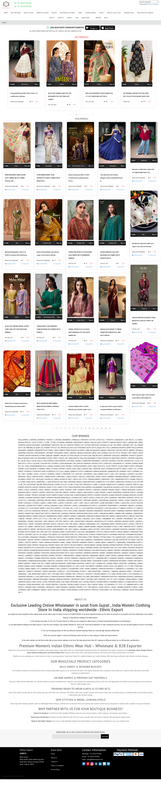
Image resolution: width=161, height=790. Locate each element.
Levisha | (22, 508)
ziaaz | (63, 590)
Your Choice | (105, 587)
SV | (137, 569)
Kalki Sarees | (45, 490)
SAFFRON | (22, 553)
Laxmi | (75, 505)
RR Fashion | (105, 547)
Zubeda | (125, 590)
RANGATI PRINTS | (87, 542)
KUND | (21, 503)
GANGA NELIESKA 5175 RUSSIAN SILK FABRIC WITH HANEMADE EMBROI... (80, 255)
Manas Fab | (120, 513)
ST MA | (131, 566)
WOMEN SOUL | (31, 587)
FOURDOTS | (52, 471)
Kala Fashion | (75, 487)
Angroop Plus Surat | (44, 450)
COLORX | (37, 463)
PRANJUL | (43, 537)
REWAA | (106, 545)
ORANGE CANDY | (59, 532)
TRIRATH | (110, 440)
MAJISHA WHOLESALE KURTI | (88, 513)
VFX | (116, 579)
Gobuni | (52, 474)
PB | (35, 534)
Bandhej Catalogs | (112, 455)
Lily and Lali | (68, 508)
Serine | (61, 558)
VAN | (88, 576)
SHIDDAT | (60, 561)
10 (89, 428)
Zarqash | (36, 590)
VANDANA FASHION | (126, 576)
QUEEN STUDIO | (134, 537)
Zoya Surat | (104, 590)
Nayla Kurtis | (24, 529)
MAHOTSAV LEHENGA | (60, 513)
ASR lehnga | (103, 453)
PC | (38, 534)
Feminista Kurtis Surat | (117, 469)
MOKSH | (139, 521)
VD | (109, 579)
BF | (67, 458)
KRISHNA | (62, 500)
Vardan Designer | (41, 579)
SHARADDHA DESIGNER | (38, 561)
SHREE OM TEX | (38, 563)
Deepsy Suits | (98, 463)
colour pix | (46, 463)
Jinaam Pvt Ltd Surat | (106, 482)
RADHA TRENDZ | (35, 540)
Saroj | (135, 555)
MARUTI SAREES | (71, 516)
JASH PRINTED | (54, 482)
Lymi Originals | (57, 511)
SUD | (58, 569)
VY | (125, 584)
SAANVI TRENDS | (114, 550)
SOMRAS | (100, 566)
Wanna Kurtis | (134, 584)
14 (105, 428)
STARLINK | (138, 566)
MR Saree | (74, 524)
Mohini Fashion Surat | (125, 521)
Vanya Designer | (25, 579)
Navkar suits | (130, 526)
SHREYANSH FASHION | (76, 563)
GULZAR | (139, 474)
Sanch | (133, 553)
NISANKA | (84, 529)
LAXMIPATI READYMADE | (109, 505)
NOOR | (34, 532)
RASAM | (52, 545)
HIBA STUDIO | (102, 476)
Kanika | (55, 490)
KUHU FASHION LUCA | (134, 500)
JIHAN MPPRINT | (89, 482)
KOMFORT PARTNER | (118, 497)
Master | (106, 516)
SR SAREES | (120, 566)
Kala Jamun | (23, 440)
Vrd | (90, 584)
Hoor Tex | (31, 479)
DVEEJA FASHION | (80, 466)
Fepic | (131, 469)
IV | (19, 482)
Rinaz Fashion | (25, 547)
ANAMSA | (31, 450)
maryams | (82, 516)
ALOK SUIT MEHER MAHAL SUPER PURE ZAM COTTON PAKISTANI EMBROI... (17, 329)
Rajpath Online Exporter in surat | (121, 540)
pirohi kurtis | (103, 534)
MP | (68, 524)
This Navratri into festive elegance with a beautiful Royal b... (111, 178)
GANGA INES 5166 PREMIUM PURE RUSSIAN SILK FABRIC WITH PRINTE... (48, 329)
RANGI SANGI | (101, 542)
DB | (75, 463)
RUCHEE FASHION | (135, 547)
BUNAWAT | (67, 440)
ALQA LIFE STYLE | (104, 447)
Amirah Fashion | (119, 447)
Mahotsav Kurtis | (43, 513)
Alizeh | (70, 447)
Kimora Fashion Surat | (36, 497)
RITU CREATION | (38, 547)
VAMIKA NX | (71, 576)
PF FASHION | (64, 534)
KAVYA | (80, 492)
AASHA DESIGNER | (34, 445)
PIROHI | (93, 534)
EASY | (90, 466)
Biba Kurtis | (74, 458)
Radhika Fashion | (50, 540)
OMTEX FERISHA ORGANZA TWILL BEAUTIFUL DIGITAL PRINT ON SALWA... (144, 321)
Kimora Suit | (78, 497)
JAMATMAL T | (42, 482)
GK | (20, 474)
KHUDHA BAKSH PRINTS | (84, 495)
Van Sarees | (95, 576)
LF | (28, 508)
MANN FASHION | (39, 516)
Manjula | (76, 440)
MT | (99, 524)
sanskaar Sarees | (98, 555)
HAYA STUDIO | (73, 476)
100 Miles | (130, 440)
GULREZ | (132, 474)
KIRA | (98, 497)
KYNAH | (36, 503)
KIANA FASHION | (116, 495)
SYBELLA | (62, 571)
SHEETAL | (52, 561)
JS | (66, 484)
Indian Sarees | (95, 479)
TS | (109, 574)
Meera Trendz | (76, 519)
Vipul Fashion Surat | (52, 582)
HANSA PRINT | (51, 476)
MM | (72, 521)
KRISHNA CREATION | (75, 500)
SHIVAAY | (77, 561)
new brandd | (59, 529)
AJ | (109, 445)
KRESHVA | (32, 500)
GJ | (141, 471)
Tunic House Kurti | (119, 574)
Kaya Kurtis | (89, 492)
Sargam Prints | (125, 555)
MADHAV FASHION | (86, 511)
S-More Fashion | (84, 550)
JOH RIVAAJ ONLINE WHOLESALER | (41, 484)
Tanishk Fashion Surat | (122, 571)
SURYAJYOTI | (121, 569)
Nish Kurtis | (107, 529)
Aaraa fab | (134, 442)
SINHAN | (55, 566)
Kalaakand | (98, 487)
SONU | (107, 566)
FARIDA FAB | (87, 469)
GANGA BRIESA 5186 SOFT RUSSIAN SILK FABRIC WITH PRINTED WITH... (110, 255)
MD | (51, 519)
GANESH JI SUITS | (77, 471)
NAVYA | (140, 526)
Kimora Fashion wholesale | (59, 497)
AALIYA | (94, 442)
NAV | (121, 526)
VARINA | (52, 579)
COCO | (30, 463)
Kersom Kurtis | (130, 492)
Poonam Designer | (134, 534)
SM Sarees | (91, 566)
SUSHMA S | (131, 569)
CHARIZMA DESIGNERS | (92, 461)
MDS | (66, 519)
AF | (83, 445)
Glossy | (44, 474)
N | (26, 526)
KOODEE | (131, 497)
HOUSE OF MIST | (66, 479)
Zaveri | (44, 590)
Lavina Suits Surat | (35, 505)
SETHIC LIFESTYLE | (98, 440)
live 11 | (78, 508)
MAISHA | (73, 513)
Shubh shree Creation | (117, 563)
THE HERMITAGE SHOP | (37, 574)
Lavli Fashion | (65, 505)
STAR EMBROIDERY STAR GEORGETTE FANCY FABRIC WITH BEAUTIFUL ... (48, 178)
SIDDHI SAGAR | (24, 566)
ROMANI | (90, 547)
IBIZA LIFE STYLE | (80, 479)
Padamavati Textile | (95, 532)
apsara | (139, 450)
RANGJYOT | (112, 542)
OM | (43, 532)
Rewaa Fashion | (117, 545)
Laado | (43, 503)
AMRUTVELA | (132, 447)
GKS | (24, 474)
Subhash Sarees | (48, 569)
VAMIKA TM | (81, 576)
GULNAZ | (123, 474)
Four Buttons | (40, 471)
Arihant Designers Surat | (58, 453)
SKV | (78, 566)
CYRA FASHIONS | (66, 463)
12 (97, 428)
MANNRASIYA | (52, 516)
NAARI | (31, 526)
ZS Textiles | (116, 590)
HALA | (29, 476)
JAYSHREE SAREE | (75, 482)
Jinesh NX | (120, 482)
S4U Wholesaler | (100, 550)
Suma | (88, 569)
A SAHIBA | (61, 442)
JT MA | (76, 484)
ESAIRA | (21, 469)
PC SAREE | (44, 534)
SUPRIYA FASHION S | (107, 569)
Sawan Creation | (42, 558)
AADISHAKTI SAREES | (82, 442)
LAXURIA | (139, 505)
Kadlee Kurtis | (133, 484)
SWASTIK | (22, 571)
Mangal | (130, 513)
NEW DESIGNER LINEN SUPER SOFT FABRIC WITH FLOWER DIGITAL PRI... (15, 178)
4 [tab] (80, 115)
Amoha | (34, 440)
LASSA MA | (125, 503)
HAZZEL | (83, 476)
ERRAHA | (139, 466)
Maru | (61, 516)
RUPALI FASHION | (70, 550)
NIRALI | (76, 529)
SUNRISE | (95, 569)
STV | (39, 569)
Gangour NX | (114, 471)
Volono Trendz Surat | (70, 584)
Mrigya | (83, 524)
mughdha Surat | (108, 524)
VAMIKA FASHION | (58, 576)
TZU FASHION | (134, 574)
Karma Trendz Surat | (112, 490)
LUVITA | (28, 511)
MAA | (76, 511)
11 (93, 428)
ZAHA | (114, 587)
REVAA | (100, 545)
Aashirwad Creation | (51, 445)
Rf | (132, 545)
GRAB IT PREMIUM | (64, 474)
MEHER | (120, 519)
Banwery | (125, 455)
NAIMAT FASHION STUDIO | (58, 526)
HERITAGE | (91, 476)
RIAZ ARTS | (138, 545)
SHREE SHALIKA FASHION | (56, 563)
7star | (54, 442)
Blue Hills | (27, 461)
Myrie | (132, 524)
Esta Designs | (31, 469)
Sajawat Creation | (42, 553)
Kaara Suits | (112, 484)
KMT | (107, 497)
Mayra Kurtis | (122, 516)
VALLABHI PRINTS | (43, 576)
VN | (43, 584)
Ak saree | (118, 445)
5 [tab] (83, 115)
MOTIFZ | (62, 524)
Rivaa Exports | (69, 547)
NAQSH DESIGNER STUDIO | (108, 526)
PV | (114, 537)
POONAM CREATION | (118, 534)
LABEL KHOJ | (52, 503)
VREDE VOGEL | (98, 584)
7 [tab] (90, 115)
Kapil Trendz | (66, 490)
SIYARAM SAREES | (66, 566)
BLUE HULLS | (38, 461)
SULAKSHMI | (74, 569)
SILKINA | (47, 566)
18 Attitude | (38, 442)
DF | (23, 466)
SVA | (141, 569)
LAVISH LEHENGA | (51, 505)
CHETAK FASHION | (109, 461)
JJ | (133, 482)
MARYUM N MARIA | (94, 516)
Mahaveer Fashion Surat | (105, 511)
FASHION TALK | (99, 469)
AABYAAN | (69, 442)
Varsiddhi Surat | (79, 579)
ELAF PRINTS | (112, 466)
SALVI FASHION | (77, 553)
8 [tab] (93, 115)
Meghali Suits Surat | (93, 519)
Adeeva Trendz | (74, 445)
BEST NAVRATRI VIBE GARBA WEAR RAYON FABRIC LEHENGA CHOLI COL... (48, 406)
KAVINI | (73, 492)
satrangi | (30, 558)
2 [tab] (73, 115)
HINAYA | (111, 476)
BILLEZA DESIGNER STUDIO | (91, 458)
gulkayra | (88, 474)
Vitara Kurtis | (131, 582)
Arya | (95, 453)
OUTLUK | (82, 532)
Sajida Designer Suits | (60, 553)
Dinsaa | (57, 466)
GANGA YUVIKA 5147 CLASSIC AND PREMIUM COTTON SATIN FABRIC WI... (79, 332)
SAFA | (140, 550)
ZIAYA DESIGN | (72, 590)
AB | (62, 445)
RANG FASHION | (73, 542)
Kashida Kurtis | (25, 492)
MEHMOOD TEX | (131, 519)
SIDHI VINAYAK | (37, 566)
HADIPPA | (22, 476)
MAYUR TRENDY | (26, 519)
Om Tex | (48, 532)
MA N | (71, 511)
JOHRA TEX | (60, 484)
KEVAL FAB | (69, 495)
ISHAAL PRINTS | (136, 479)
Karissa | (97, 490)
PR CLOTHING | (24, 537)
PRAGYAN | (34, 537)
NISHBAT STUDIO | (136, 529)
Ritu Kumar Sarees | (54, 547)
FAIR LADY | (77, 469)
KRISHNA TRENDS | (91, 500)
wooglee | (51, 587)
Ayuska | (59, 440)
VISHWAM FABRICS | (117, 582)
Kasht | (36, 492)
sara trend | (112, 555)
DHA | (27, 466)
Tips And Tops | (58, 574)
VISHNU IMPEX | (103, 582)
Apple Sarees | (129, 450)
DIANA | (51, 466)
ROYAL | (97, 547)
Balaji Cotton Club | (83, 455)
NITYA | (28, 532)
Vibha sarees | (132, 579)
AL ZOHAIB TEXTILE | (49, 447)
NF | (67, 529)
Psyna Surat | (106, 537)
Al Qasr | (37, 447)
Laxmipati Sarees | (127, 505)
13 (101, 428)
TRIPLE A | (81, 574)
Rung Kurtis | (57, 550)
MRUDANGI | (92, 524)
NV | (39, 532)
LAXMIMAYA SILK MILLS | (89, 505)
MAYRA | (113, 516)
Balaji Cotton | (67, 455)
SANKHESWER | (69, 555)
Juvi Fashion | (85, 484)
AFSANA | (104, 445)
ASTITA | (112, 453)
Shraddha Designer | (118, 561)
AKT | (133, 445)
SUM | (82, 569)
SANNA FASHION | (83, 555)
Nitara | (21, 532)
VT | (117, 584)
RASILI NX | (60, 545)
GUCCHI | (80, 474)
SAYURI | (53, 558)
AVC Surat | (134, 453)
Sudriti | (65, 569)
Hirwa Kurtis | (137, 476)
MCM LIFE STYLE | (41, 519)
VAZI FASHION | (100, 579)
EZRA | (69, 469)
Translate (155, 4)
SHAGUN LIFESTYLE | (87, 558)
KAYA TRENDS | (101, 492)
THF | (49, 574)
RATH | (67, 545)
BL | (20, 461)
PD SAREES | (54, 534)
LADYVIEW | (95, 503)
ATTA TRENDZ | (122, 453)
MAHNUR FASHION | (125, 511)
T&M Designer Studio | (77, 571)
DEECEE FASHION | (84, 463)
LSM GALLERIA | (111, 508)
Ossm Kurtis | (72, 532)
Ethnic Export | (59, 469)
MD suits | (58, 519)
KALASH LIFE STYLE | (121, 487)
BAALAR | (50, 455)
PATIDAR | (29, 534)
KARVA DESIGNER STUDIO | (132, 490)
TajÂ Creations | (95, 571)
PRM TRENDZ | (94, 537)
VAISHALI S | (31, 576)
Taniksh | (107, 571)
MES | (141, 519)
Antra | (119, 450)
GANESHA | (89, 471)
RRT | (113, 547)
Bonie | (79, 461)
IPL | (113, 479)
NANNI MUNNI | (90, 526)
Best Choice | (60, 458)
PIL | (77, 534)
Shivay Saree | (87, 561)
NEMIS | (34, 529)
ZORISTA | (95, 590)
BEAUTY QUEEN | (136, 455)
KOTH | (138, 497)
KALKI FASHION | (32, 490)
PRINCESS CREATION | (56, 537)
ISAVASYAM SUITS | (122, 479)
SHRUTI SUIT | (91, 563)
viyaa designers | (34, 584)
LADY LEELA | (84, 503)
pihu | (72, 534)
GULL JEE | (115, 474)
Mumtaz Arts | (122, 524)
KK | (103, 497)
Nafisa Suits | (41, 526)
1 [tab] (70, 115)
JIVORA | (128, 482)
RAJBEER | (89, 540)
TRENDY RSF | (71, 574)
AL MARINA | (29, 447)
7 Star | (47, 442)
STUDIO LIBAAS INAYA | (27, 569)
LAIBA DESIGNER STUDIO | (110, 503)
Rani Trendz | (33, 545)
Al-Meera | (62, 447)
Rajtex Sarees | (32, 542)
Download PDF (11, 189)
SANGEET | (30, 555)
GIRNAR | (136, 471)
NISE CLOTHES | (94, 529)
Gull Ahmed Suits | (102, 474)
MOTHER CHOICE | (50, 524)
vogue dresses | (52, 584)
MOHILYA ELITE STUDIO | (104, 521)
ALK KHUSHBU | (80, 447)
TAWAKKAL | (23, 574)
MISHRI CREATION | (36, 521)
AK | (112, 445)
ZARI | (29, 590)
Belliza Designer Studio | (42, 458)
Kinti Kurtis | (90, 497)
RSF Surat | (123, 547)
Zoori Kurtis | (85, 590)
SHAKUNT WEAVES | (117, 558)
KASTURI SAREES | (62, 492)
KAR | (75, 490)
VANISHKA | (138, 576)
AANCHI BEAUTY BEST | (119, 442)
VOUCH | (84, 584)
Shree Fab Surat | (135, 561)
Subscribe (105, 736)
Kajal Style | (52, 487)
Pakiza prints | (111, 532)
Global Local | (33, 474)
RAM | (42, 542)
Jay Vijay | (64, 482)
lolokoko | (100, 508)
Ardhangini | (41, 453)
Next (158, 76)
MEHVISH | (85, 440)
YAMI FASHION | (62, 587)
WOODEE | (42, 587)
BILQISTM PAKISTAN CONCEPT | (115, 458)
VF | (112, 579)
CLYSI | (138, 461)
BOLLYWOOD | (49, 461)
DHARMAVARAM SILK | (39, 466)
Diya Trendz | (67, 466)
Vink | (34, 582)
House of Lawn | (52, 479)
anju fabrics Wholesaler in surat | (70, 450)
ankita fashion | (93, 450)
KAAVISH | (122, 484)
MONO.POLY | (23, 524)
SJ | (74, 566)
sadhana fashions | (129, 550)
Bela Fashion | (24, 458)
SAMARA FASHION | (114, 553)
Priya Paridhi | (71, 537)
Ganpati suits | (126, 471)
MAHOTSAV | (30, 513)
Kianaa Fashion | (130, 495)
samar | (103, 553)
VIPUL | (40, 582)
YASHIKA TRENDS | (76, 587)
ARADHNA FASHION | (26, 453)
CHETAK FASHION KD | (126, 461)
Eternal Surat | (45, 469)
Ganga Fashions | (100, 471)
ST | (126, 566)
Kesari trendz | (32, 495)
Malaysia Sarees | (107, 513)
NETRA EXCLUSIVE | (45, 529)
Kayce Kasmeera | (115, 492)
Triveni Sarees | (101, 574)
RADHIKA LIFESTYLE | (67, 540)
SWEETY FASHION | (35, 571)
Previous (5, 76)
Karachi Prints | (85, 490)
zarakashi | (120, 440)
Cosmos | (56, 463)
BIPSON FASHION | (135, 458)
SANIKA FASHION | (41, 555)
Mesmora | (23, 521)
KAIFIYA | (28, 487)
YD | (86, 587)
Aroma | (73, 453)
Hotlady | (40, 479)
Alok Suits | (92, 447)
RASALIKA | (44, 545)
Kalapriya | (108, 487)
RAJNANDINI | (99, 540)
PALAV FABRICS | (124, 532)
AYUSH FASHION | (33, 455)
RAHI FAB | (80, 540)
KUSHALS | (28, 503)
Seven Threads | (72, 558)
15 (110, 428)
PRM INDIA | (83, 537)
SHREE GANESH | (25, 563)
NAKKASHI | (73, 526)
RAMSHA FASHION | (52, 542)
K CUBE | (95, 484)
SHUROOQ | (132, 563)
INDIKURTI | (106, 479)
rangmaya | (122, 542)
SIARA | (140, 563)
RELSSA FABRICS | (77, 545)
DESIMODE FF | (119, 463)
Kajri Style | (63, 487)
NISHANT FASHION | (121, 529)
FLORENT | (28, 471)
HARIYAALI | (62, 476)
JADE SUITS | (32, 482)
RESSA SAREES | (90, 545)
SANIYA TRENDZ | (56, 555)
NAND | (81, 526)
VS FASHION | (110, 584)
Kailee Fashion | (39, 487)
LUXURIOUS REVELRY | (40, 511)
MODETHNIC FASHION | (84, 521)
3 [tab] (77, 115)
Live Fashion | (88, 508)
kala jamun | (87, 487)
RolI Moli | (81, 547)
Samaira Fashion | (92, 553)
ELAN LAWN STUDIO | (127, 466)
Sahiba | (30, 553)
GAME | (67, 471)
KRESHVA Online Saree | (47, 500)
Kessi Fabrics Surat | (56, 495)
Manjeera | (138, 513)
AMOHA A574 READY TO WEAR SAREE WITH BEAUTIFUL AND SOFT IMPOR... (110, 332)
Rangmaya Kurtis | (135, 542)
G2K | (62, 471)
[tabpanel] (25, 74)
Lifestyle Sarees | (54, 508)
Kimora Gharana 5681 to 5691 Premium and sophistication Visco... (79, 178)
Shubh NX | (102, 563)
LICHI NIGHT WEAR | (37, 508)
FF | (136, 469)
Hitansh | (22, 479)
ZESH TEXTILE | (54, 590)
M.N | (66, 511)
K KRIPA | (102, 484)
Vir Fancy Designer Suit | (73, 582)
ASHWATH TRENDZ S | (47, 440)
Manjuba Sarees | (25, 516)
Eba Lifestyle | (100, 466)
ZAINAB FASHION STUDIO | (128, 587)
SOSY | (112, 566)
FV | (58, 471)
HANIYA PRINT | (38, 476)
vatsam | (90, 579)
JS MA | (71, 484)
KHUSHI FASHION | (102, 495)
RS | (117, 547)
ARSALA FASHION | (84, 453)
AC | (65, 445)
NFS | (71, 529)
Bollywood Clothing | (65, 461)
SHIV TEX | (68, 561)
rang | (63, 542)
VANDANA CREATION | (109, 576)
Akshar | (127, 445)
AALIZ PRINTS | (104, 442)
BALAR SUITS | (98, 455)
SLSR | (83, 566)
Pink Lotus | (84, 534)
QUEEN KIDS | (121, 537)
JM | (25, 484)
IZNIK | (24, 482)
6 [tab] (86, 115)
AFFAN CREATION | (92, 445)
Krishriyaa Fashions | (109, 500)
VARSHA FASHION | (63, 579)
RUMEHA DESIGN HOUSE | (41, 550)
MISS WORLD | (50, 521)
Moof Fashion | (36, 524)
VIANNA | (122, 579)
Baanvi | (57, 455)
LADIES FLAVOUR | (65, 503)
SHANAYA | (130, 558)
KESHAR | (43, 495)
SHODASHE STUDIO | (101, 561)
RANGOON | (22, 545)
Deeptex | (108, 463)
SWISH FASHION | (50, 571)
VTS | (121, 584)
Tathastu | (138, 571)
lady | (76, 503)
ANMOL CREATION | (108, 450)
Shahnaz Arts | (103, 558)
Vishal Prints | (90, 582)
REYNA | (127, 545)
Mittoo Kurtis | (63, 521)
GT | (74, 474)
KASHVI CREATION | (47, 492)
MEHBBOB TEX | (110, 519)
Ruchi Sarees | (24, 550)
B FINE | (43, 455)
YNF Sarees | (93, 587)
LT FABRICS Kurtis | (126, 508)
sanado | (126, 553)
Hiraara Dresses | (123, 476)
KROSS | (122, 500)
